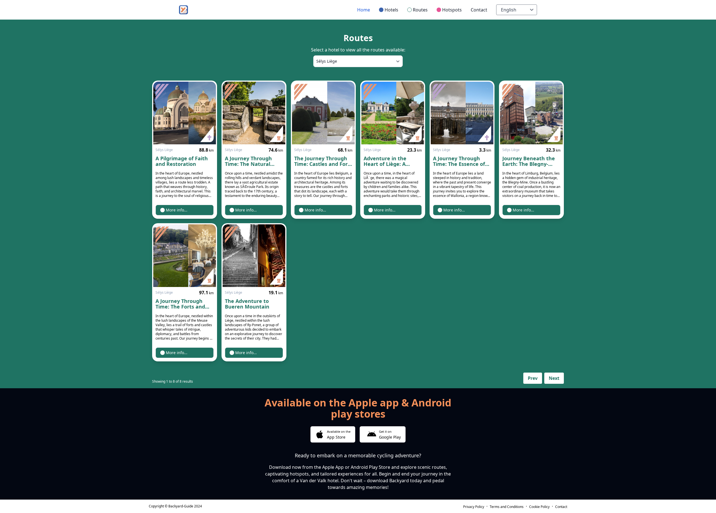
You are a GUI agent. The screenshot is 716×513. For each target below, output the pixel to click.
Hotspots (452, 10)
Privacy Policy (473, 506)
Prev (533, 378)
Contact (479, 10)
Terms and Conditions (507, 506)
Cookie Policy (539, 506)
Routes (420, 10)
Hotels (391, 10)
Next (554, 378)
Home (363, 10)
